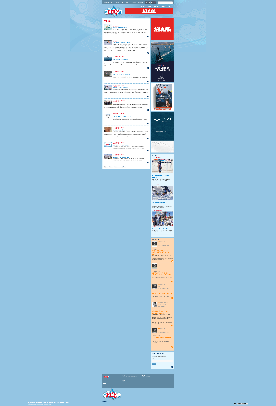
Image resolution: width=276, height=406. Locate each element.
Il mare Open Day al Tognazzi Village (121, 157)
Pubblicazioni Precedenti (165, 367)
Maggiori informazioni (242, 403)
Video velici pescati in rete (163, 246)
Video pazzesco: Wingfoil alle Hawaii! (162, 293)
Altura (157, 185)
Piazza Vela (115, 2)
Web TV (106, 2)
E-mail (153, 358)
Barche (155, 7)
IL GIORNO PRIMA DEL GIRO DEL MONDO (161, 228)
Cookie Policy (105, 382)
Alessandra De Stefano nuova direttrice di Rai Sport (160, 312)
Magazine (125, 2)
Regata (149, 7)
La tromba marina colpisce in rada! (161, 337)
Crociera (142, 7)
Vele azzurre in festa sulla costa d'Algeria (161, 176)
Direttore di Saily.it (162, 304)
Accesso (104, 383)
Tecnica (169, 7)
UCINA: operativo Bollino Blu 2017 (120, 59)
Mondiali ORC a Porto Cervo (159, 203)
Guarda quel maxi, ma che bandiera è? (121, 74)
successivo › (119, 166)
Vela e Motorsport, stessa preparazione (122, 116)
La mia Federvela (161, 306)
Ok (235, 403)
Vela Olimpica (159, 158)
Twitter (149, 2)
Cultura (162, 7)
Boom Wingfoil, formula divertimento (121, 43)
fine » (124, 166)
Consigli (123, 25)
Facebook (146, 2)
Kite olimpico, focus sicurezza (120, 27)
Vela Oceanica (159, 210)
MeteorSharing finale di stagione (120, 88)
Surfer (159, 243)
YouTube (152, 2)
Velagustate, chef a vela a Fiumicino (121, 103)
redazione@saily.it (147, 378)
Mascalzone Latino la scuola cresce (121, 145)
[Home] (113, 17)
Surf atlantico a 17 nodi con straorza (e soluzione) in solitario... (162, 274)
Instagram (154, 2)
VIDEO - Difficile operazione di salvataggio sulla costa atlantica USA (161, 252)
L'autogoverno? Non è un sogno (120, 130)
